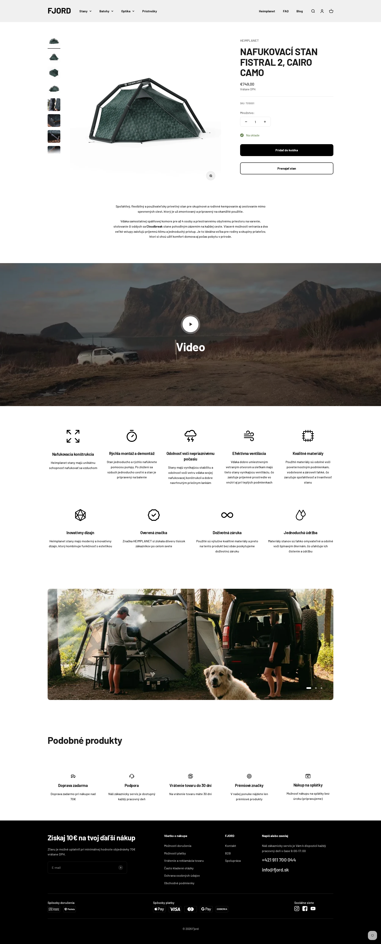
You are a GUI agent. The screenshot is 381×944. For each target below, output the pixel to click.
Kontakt (230, 845)
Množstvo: (247, 113)
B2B (228, 853)
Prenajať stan (286, 168)
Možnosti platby (175, 853)
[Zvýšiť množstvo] (265, 121)
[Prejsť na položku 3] (54, 73)
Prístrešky (149, 11)
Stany (83, 11)
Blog (299, 11)
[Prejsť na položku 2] (54, 58)
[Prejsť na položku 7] (54, 137)
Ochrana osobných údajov (182, 875)
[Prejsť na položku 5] (54, 105)
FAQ (286, 11)
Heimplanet (267, 11)
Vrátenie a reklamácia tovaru (184, 860)
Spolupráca (233, 860)
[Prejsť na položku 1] (54, 42)
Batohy (104, 11)
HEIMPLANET (249, 40)
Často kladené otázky (179, 868)
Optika (125, 11)
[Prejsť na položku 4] (54, 89)
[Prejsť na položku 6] (54, 121)
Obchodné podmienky (179, 883)
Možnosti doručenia (177, 845)
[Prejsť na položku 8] (54, 153)
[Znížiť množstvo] (246, 121)
